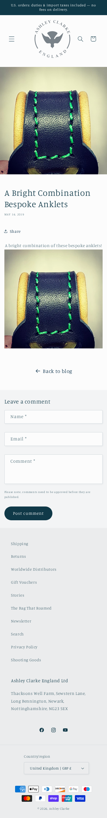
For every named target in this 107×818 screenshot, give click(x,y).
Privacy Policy (24, 646)
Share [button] (15, 231)
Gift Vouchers (24, 582)
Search (17, 634)
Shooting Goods (26, 659)
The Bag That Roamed (31, 608)
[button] (11, 38)
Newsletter (21, 621)
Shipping (19, 543)
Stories (17, 595)
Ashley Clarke (59, 809)
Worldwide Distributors (34, 569)
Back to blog (57, 371)
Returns (18, 556)
